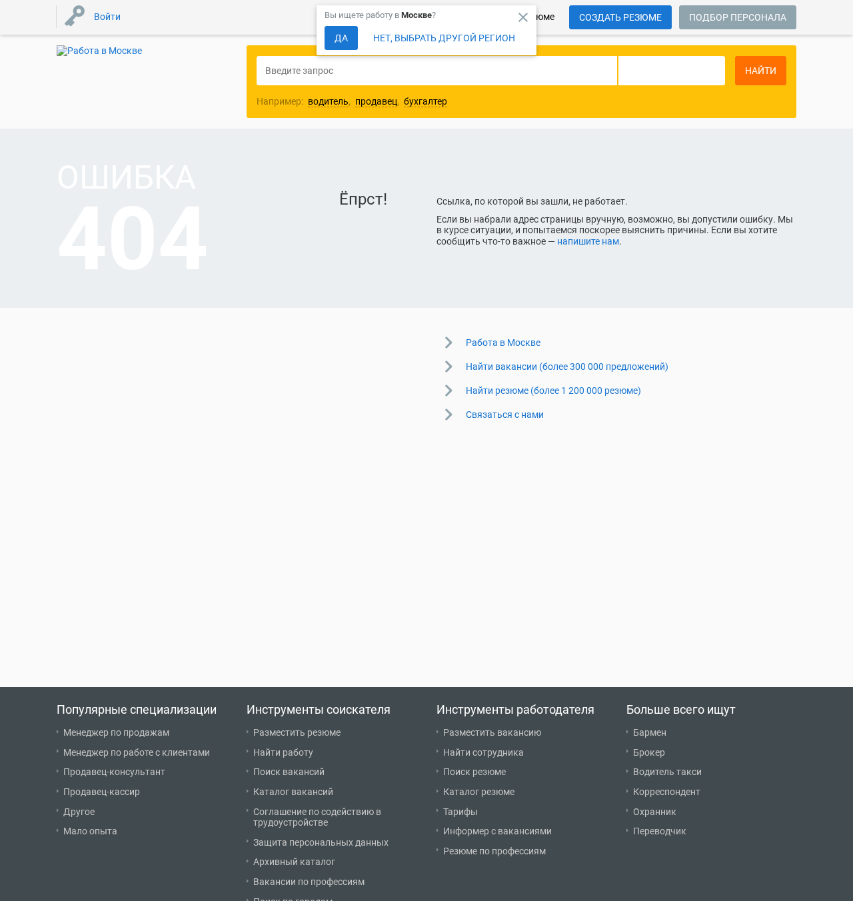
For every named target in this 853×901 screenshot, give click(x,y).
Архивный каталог (294, 861)
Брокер (649, 752)
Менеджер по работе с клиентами (136, 752)
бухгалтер (425, 101)
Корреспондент (666, 791)
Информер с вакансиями (497, 831)
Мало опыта (90, 831)
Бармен (649, 732)
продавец (376, 101)
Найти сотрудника (483, 752)
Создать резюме (620, 17)
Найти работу (283, 752)
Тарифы (460, 811)
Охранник (654, 811)
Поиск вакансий (289, 771)
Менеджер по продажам (116, 732)
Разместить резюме (297, 732)
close (523, 17)
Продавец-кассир (101, 791)
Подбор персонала (737, 17)
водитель (328, 101)
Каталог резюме (478, 791)
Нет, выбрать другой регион (444, 38)
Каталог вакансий (293, 791)
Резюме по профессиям (494, 851)
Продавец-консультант (114, 771)
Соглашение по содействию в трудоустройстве (317, 817)
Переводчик (659, 831)
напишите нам (588, 241)
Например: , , (352, 101)
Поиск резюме (474, 771)
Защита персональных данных (321, 842)
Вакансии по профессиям (309, 881)
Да (341, 38)
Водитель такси (667, 771)
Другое (79, 811)
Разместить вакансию (492, 732)
